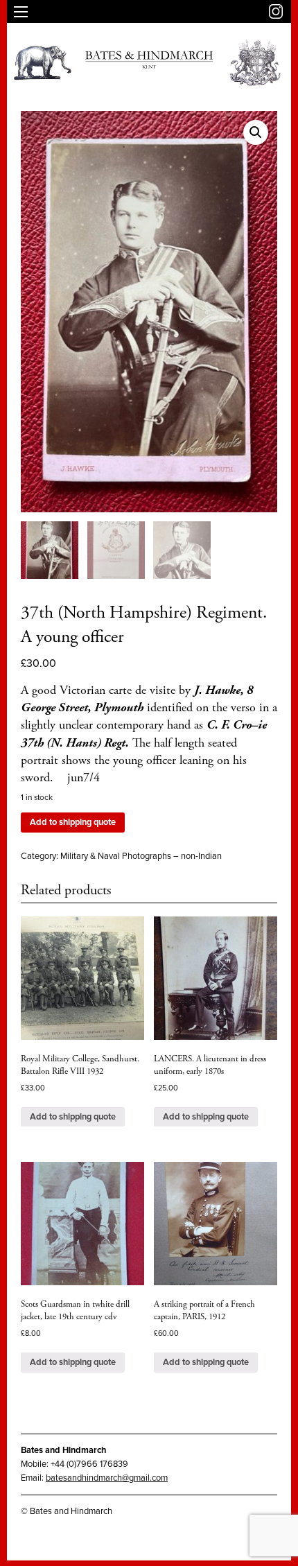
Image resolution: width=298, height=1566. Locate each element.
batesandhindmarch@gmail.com (107, 1478)
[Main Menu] (21, 11)
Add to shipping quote (73, 822)
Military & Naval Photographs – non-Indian (141, 856)
